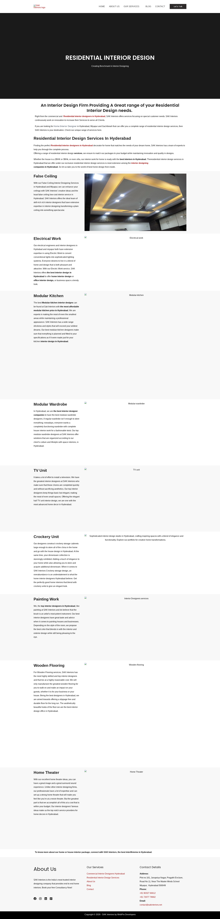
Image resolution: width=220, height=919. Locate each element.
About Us (114, 6)
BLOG (148, 6)
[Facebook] (35, 898)
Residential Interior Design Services (103, 878)
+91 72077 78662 (148, 897)
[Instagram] (40, 898)
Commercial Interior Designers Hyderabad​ (106, 874)
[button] (178, 6)
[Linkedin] (45, 898)
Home (102, 6)
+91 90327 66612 (148, 893)
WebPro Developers (126, 914)
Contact (160, 6)
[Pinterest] (51, 898)
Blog (89, 885)
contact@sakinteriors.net (151, 905)
